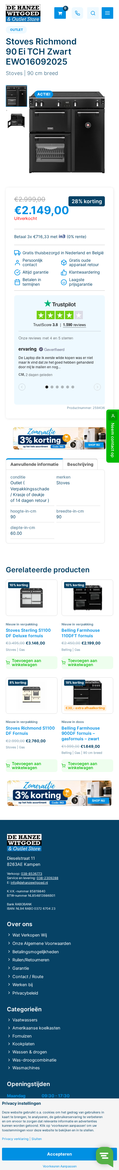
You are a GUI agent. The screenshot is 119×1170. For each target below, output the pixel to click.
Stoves (63, 482)
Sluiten (36, 1139)
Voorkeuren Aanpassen (60, 1166)
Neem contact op (112, 440)
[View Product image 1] (16, 96)
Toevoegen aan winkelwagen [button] (26, 662)
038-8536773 (31, 874)
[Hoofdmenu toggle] (107, 13)
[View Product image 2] (16, 120)
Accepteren (59, 1154)
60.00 (16, 533)
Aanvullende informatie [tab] (34, 464)
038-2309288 (47, 878)
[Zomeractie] (59, 438)
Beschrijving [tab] (80, 464)
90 (13, 516)
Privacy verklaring (15, 1139)
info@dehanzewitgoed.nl (29, 883)
